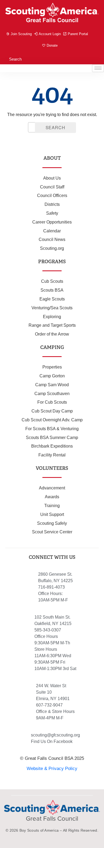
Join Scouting (21, 34)
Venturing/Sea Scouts (52, 308)
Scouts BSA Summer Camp (52, 437)
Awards (52, 496)
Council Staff (52, 187)
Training (52, 505)
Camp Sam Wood (52, 384)
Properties (52, 367)
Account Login (50, 34)
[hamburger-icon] (98, 68)
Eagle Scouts (52, 299)
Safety (52, 213)
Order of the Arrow (52, 334)
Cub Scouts (52, 281)
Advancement (52, 488)
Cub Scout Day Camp (52, 411)
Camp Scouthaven (52, 393)
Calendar (52, 231)
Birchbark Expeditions (52, 446)
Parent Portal (78, 34)
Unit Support (52, 514)
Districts (52, 204)
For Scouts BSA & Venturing (52, 428)
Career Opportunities (52, 222)
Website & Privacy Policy (52, 768)
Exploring (52, 316)
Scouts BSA (52, 290)
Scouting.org (52, 248)
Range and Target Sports (52, 325)
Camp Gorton (52, 376)
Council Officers (52, 195)
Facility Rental (52, 455)
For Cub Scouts (52, 402)
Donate (52, 45)
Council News (52, 239)
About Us (52, 178)
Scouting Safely (52, 523)
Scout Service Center (52, 532)
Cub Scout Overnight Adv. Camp (52, 420)
